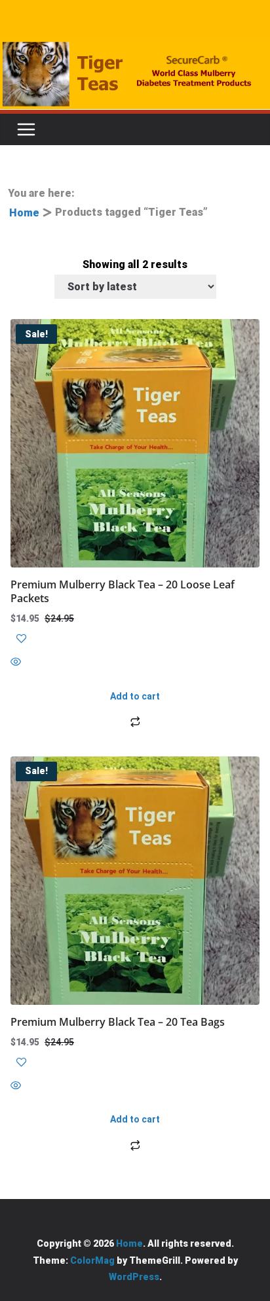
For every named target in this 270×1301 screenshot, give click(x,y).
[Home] (135, 74)
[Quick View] (135, 663)
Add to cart (135, 696)
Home (24, 213)
